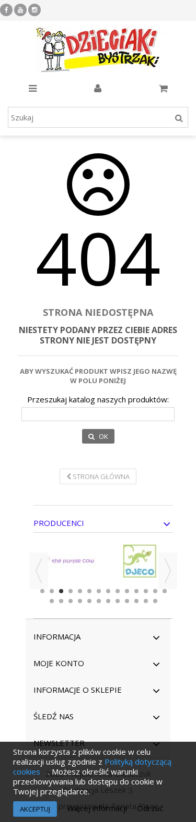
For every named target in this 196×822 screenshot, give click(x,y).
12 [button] (146, 591)
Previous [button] (38, 571)
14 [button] (165, 591)
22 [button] (118, 601)
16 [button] (61, 601)
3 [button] (61, 591)
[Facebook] (6, 10)
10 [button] (127, 591)
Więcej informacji (98, 808)
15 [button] (52, 601)
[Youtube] (20, 10)
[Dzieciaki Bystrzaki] (98, 49)
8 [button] (108, 591)
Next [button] (167, 571)
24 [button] (136, 601)
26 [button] (155, 601)
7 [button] (99, 591)
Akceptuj (35, 809)
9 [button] (118, 591)
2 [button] (52, 591)
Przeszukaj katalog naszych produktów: (98, 399)
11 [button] (136, 591)
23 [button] (127, 601)
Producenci (58, 523)
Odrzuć (150, 808)
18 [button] (80, 601)
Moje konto (58, 663)
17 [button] (70, 601)
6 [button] (89, 591)
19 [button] (89, 601)
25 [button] (146, 601)
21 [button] (108, 601)
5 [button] (80, 591)
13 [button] (155, 591)
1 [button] (42, 591)
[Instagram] (34, 10)
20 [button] (99, 601)
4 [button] (70, 591)
